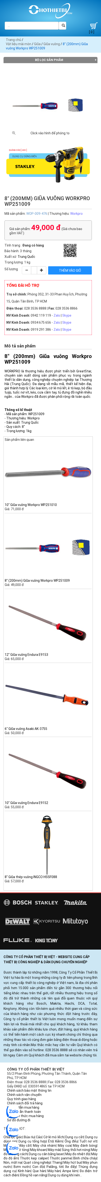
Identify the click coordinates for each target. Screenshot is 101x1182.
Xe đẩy (70, 1167)
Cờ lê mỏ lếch (53, 1137)
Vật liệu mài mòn (18, 44)
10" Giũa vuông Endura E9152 (26, 803)
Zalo (57, 315)
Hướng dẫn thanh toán (24, 1112)
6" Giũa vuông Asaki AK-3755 (26, 729)
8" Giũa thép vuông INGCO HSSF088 (31, 877)
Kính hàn (24, 1171)
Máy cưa (64, 1145)
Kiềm (59, 1141)
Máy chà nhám (44, 1145)
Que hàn (39, 1171)
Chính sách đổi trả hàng (25, 1103)
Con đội (38, 1167)
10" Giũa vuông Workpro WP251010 (31, 505)
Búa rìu (29, 1137)
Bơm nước (22, 1167)
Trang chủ (13, 40)
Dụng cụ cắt (74, 1137)
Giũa (37, 44)
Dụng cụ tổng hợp (33, 1141)
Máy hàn (54, 1171)
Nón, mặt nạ (13, 1162)
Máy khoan (38, 1150)
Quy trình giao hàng (21, 1099)
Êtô (50, 1141)
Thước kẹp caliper (34, 1158)
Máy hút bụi (72, 1162)
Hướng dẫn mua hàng (23, 1107)
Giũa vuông (51, 44)
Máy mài (54, 1150)
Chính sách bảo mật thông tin (29, 1090)
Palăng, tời (55, 1167)
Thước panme (61, 1158)
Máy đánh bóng (85, 1145)
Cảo (39, 1137)
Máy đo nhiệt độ (77, 1154)
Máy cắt (25, 1145)
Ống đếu (71, 1141)
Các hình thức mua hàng (25, 1116)
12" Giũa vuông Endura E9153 (26, 655)
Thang (57, 1162)
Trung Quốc (26, 257)
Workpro (76, 213)
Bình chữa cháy (85, 1158)
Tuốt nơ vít (88, 1141)
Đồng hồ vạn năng (33, 1175)
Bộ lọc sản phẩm (49, 60)
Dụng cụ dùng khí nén (64, 1175)
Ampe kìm (70, 1171)
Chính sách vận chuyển (24, 1095)
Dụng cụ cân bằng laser (46, 1154)
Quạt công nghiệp (36, 1162)
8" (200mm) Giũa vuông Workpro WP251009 (37, 580)
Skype (66, 315)
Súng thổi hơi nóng (76, 1150)
